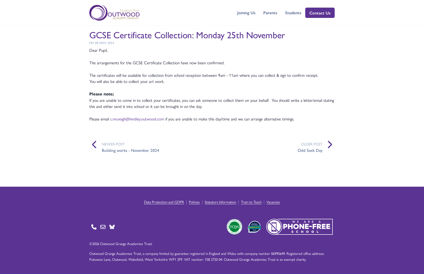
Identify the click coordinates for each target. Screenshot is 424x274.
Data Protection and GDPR (164, 201)
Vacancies (273, 201)
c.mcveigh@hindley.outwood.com (137, 119)
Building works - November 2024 (130, 150)
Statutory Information (220, 201)
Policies (194, 201)
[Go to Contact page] (93, 226)
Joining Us (246, 12)
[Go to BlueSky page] (112, 226)
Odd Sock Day (310, 150)
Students (293, 12)
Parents (270, 12)
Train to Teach (251, 201)
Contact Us (320, 13)
